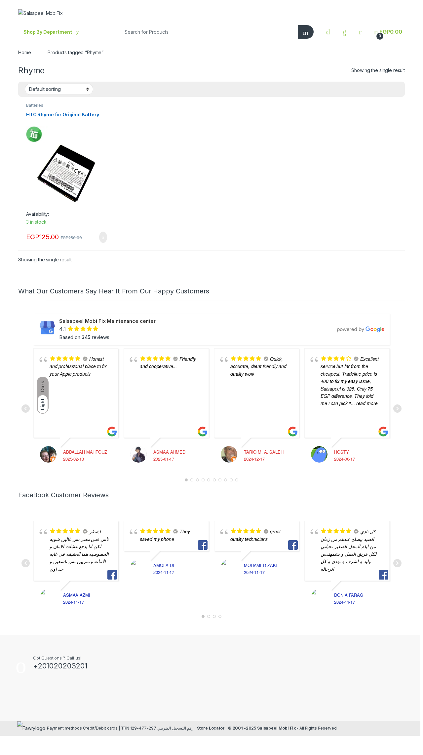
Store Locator (211, 728)
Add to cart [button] (102, 237)
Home (24, 52)
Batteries (34, 105)
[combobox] (206, 32)
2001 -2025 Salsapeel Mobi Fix (264, 728)
